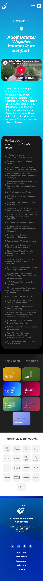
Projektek (21, 569)
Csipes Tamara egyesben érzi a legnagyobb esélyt (20, 307)
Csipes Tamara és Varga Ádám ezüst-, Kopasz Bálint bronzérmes (21, 168)
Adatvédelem (21, 557)
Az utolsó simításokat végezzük (21, 223)
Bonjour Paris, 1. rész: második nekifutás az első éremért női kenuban (20, 261)
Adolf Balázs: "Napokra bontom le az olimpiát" (21, 283)
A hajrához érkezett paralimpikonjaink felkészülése (20, 156)
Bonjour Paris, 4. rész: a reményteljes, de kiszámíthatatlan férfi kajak (21, 229)
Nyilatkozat (21, 565)
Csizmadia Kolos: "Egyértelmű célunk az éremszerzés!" (20, 301)
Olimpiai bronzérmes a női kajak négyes (21, 197)
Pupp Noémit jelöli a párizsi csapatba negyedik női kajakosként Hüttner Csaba (19, 335)
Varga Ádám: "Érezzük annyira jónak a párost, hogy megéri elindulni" (20, 253)
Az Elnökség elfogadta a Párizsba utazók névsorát (21, 342)
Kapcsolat (21, 552)
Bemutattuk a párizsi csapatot (20, 296)
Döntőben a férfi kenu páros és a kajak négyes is (21, 203)
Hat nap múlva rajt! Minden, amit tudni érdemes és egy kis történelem (21, 290)
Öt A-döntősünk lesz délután (19, 192)
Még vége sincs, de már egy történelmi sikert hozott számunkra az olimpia (22, 176)
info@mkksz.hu (21, 531)
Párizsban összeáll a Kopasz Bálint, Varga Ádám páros (19, 322)
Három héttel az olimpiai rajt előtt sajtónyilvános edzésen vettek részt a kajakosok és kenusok (21, 315)
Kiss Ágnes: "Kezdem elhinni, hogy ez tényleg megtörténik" (22, 269)
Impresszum (21, 561)
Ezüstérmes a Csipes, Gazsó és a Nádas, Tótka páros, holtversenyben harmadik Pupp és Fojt (21, 185)
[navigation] (34, 6)
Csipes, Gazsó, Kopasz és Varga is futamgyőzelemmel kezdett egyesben (22, 216)
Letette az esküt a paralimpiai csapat (19, 162)
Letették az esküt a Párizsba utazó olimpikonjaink (22, 328)
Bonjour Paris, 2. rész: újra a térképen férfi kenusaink (19, 246)
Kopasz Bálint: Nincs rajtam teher (21, 241)
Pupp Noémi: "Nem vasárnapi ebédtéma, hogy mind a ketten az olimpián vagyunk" (21, 276)
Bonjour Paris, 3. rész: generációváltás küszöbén (18, 236)
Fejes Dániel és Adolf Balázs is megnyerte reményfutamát (20, 209)
